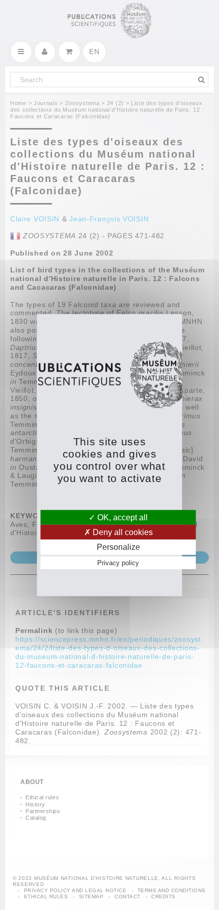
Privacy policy (118, 562)
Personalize (118, 547)
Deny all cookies (122, 532)
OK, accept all (121, 517)
